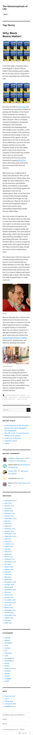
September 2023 (10, 518)
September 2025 (10, 501)
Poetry (6, 663)
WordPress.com (10, 706)
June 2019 (8, 574)
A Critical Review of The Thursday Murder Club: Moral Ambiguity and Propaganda (16, 428)
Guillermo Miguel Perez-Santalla (15, 395)
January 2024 (9, 516)
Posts (5, 719)
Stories (7, 676)
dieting (7, 640)
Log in (6, 699)
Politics (7, 666)
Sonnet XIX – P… (14, 471)
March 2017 (8, 595)
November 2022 (10, 534)
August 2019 (8, 569)
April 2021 (8, 554)
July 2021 (7, 549)
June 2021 (7, 551)
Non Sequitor (9, 658)
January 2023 (9, 531)
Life (5, 650)
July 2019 (7, 572)
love (14, 399)
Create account (9, 696)
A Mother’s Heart (10, 441)
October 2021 (9, 544)
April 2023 (8, 526)
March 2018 (8, 587)
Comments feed (10, 704)
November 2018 (10, 582)
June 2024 (8, 508)
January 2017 (9, 597)
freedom (5, 399)
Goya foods (22, 107)
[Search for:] (15, 410)
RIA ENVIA (22, 160)
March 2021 (8, 557)
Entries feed (8, 701)
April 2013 (8, 623)
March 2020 (8, 567)
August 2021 (8, 546)
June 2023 (8, 523)
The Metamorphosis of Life (11, 729)
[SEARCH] (28, 410)
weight (6, 681)
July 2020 (7, 564)
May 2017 (7, 592)
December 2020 (10, 562)
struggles (7, 678)
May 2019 (7, 577)
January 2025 (9, 506)
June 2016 (8, 605)
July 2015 (7, 620)
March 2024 (8, 511)
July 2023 (7, 521)
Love (21, 478)
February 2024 (9, 513)
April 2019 (8, 579)
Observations (13, 397)
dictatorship (26, 397)
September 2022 (10, 536)
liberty (10, 399)
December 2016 (10, 600)
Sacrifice (7, 671)
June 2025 (8, 503)
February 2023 (9, 529)
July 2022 (7, 539)
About (5, 724)
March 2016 (8, 607)
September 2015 (10, 615)
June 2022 (8, 541)
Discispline (8, 643)
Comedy (7, 638)
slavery (7, 673)
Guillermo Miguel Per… (16, 458)
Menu (6, 14)
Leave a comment (22, 399)
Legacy (6, 443)
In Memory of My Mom (12, 438)
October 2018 (9, 585)
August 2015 (8, 618)
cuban (20, 397)
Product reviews (10, 668)
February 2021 (9, 559)
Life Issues (8, 653)
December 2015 (9, 610)
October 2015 (9, 613)
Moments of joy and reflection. (14, 715)
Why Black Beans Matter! (12, 35)
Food (6, 645)
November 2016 (10, 602)
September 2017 (10, 590)
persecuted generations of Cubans (15, 338)
